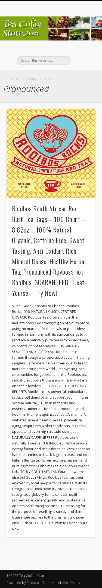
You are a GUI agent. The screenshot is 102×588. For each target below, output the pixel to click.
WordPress (71, 582)
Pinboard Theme (40, 582)
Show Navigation (82, 48)
